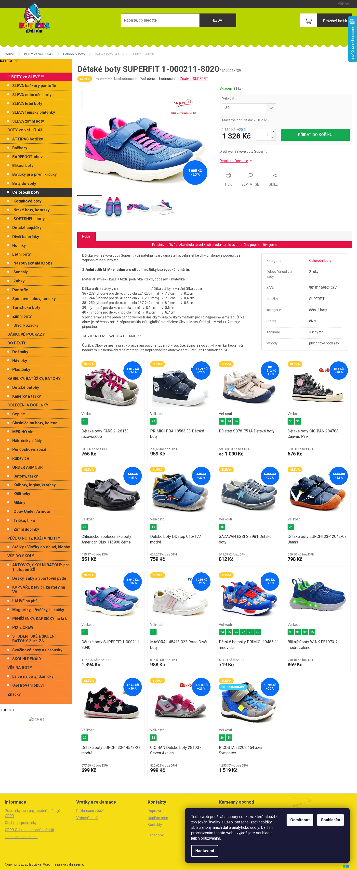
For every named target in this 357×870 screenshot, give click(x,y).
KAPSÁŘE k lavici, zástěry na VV (38, 589)
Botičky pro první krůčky (34, 174)
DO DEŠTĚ (16, 343)
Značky (14, 694)
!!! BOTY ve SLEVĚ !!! (25, 77)
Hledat (218, 20)
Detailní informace (234, 161)
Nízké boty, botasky (31, 210)
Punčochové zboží (29, 449)
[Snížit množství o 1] (273, 137)
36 (236, 421)
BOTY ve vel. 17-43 (24, 130)
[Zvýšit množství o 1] (273, 132)
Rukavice (20, 458)
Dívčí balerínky (25, 236)
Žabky (19, 281)
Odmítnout (300, 820)
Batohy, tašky (25, 476)
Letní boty (21, 254)
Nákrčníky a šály (27, 440)
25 (229, 632)
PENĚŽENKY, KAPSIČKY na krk (39, 618)
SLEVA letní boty (27, 103)
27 (243, 632)
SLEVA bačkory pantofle (34, 85)
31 (298, 421)
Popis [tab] (86, 236)
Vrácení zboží (87, 818)
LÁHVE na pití (24, 601)
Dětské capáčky (26, 227)
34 (229, 421)
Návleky (19, 360)
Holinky (19, 245)
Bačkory (19, 148)
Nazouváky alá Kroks (32, 263)
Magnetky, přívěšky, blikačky (38, 609)
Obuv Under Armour (32, 511)
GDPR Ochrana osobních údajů (29, 830)
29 (153, 421)
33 (84, 527)
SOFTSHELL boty (29, 218)
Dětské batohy (25, 387)
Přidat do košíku (315, 134)
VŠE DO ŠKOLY (20, 556)
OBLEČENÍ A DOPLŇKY (27, 405)
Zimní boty (22, 316)
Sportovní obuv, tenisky (34, 298)
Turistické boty (26, 307)
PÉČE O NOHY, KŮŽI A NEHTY (33, 538)
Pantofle (20, 290)
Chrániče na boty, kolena (34, 423)
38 (84, 632)
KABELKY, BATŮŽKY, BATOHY (34, 378)
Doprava (154, 810)
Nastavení (204, 850)
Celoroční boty (25, 192)
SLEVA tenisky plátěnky (33, 112)
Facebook (156, 835)
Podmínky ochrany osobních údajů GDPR (32, 813)
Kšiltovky (21, 494)
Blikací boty (22, 165)
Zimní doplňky (26, 529)
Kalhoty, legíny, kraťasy (34, 485)
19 (153, 527)
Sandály (20, 272)
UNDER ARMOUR (27, 467)
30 (222, 421)
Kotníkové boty (27, 201)
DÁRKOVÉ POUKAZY (26, 334)
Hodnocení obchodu (21, 837)
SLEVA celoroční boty (32, 94)
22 (84, 737)
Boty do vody (24, 183)
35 (222, 527)
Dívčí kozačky (26, 325)
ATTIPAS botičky (27, 139)
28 (250, 632)
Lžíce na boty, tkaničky (32, 676)
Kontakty (155, 824)
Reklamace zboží (90, 810)
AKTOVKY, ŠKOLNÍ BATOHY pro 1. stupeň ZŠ (41, 567)
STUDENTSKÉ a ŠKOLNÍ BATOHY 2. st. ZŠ (33, 638)
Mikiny (19, 502)
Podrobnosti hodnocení (157, 79)
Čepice (18, 414)
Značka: (194, 79)
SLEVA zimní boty (28, 121)
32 (305, 632)
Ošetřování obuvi (28, 685)
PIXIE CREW (22, 627)
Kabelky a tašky (26, 396)
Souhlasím (330, 820)
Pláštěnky (21, 369)
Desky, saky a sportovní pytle (39, 578)
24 (84, 421)
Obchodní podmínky (21, 822)
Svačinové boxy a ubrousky (37, 650)
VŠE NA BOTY (19, 667)
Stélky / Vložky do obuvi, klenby (41, 547)
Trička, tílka (24, 520)
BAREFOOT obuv (27, 156)
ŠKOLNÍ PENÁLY (26, 658)
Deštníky (20, 352)
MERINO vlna (24, 431)
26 (236, 632)
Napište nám (158, 818)
